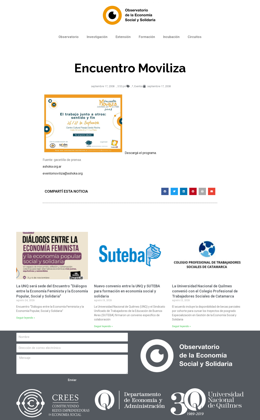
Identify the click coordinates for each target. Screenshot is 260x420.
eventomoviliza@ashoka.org (63, 173)
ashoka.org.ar (52, 166)
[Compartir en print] (202, 191)
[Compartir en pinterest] (193, 191)
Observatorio (68, 37)
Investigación (97, 37)
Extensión (123, 37)
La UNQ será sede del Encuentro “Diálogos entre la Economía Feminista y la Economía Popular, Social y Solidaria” (52, 291)
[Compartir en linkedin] (183, 191)
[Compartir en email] (211, 191)
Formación (147, 37)
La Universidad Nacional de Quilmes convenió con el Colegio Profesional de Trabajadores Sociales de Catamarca (205, 291)
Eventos (138, 86)
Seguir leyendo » (25, 317)
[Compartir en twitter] (174, 191)
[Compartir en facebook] (165, 191)
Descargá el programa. (141, 153)
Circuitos (195, 37)
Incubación (171, 37)
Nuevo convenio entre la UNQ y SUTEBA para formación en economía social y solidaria (127, 291)
